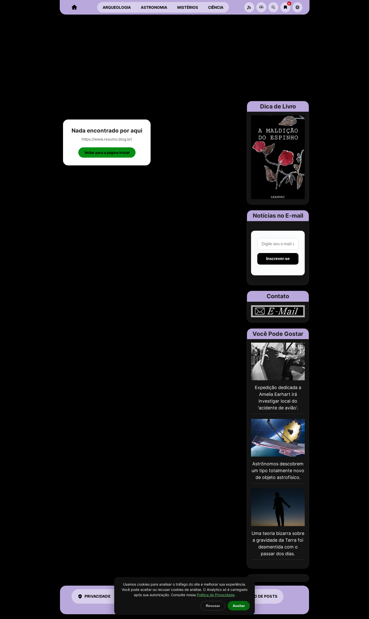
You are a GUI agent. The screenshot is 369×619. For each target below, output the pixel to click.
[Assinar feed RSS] (249, 7)
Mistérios (187, 7)
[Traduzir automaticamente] (297, 7)
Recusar (213, 606)
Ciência (215, 7)
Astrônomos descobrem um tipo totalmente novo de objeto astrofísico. (278, 470)
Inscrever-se (278, 259)
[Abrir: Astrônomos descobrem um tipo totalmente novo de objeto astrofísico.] (278, 438)
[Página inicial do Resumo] (74, 7)
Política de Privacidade (215, 595)
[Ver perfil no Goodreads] (261, 7)
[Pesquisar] (273, 7)
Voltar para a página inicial (107, 152)
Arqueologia (117, 7)
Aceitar (239, 606)
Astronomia (154, 7)
